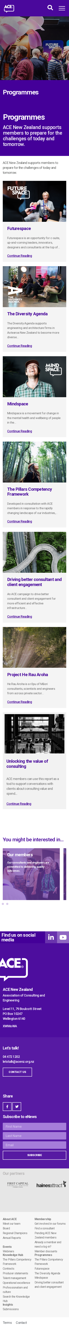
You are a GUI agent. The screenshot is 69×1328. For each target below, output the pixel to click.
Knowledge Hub (13, 1255)
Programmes (43, 1255)
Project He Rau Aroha (27, 674)
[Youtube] (63, 937)
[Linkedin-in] (51, 937)
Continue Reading (19, 256)
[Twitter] (16, 1106)
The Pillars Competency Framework (29, 492)
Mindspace (17, 403)
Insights (8, 1304)
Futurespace (19, 228)
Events (7, 1246)
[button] (3, 904)
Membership (43, 1219)
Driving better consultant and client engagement (34, 582)
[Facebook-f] (7, 1106)
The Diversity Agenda (27, 313)
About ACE (10, 1219)
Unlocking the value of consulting (27, 764)
